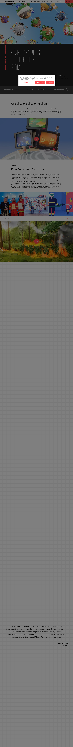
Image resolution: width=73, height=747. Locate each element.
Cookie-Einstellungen (24, 82)
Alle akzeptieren (50, 82)
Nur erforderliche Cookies (40, 82)
